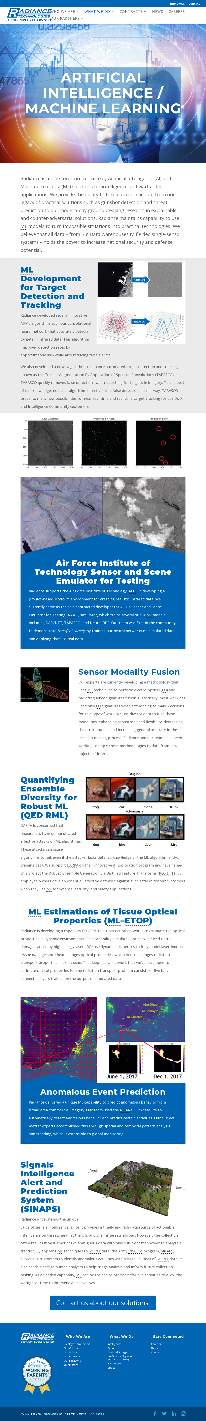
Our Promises (72, 1356)
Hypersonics (115, 1363)
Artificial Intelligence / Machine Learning (120, 1358)
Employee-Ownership (77, 1344)
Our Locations (72, 1360)
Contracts (131, 12)
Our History (71, 1365)
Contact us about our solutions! (103, 1302)
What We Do (97, 12)
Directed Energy (117, 1352)
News (157, 12)
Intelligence (115, 1344)
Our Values (71, 1352)
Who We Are (62, 12)
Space (111, 1367)
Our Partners (65, 19)
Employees (177, 3)
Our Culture (71, 1348)
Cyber (111, 1348)
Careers (177, 12)
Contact (194, 3)
